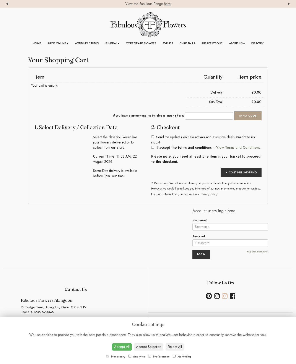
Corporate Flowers (141, 43)
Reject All (175, 346)
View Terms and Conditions (238, 147)
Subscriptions (212, 43)
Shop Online (56, 43)
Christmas (187, 43)
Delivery (257, 43)
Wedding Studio (87, 43)
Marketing (184, 357)
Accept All (122, 346)
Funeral (111, 43)
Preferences (160, 357)
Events (168, 43)
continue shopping (242, 173)
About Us (236, 43)
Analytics (138, 357)
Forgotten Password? (257, 251)
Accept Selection (148, 346)
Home (37, 43)
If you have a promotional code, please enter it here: (148, 116)
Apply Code (248, 116)
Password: (199, 236)
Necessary (117, 357)
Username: (199, 220)
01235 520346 (42, 312)
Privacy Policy (209, 194)
